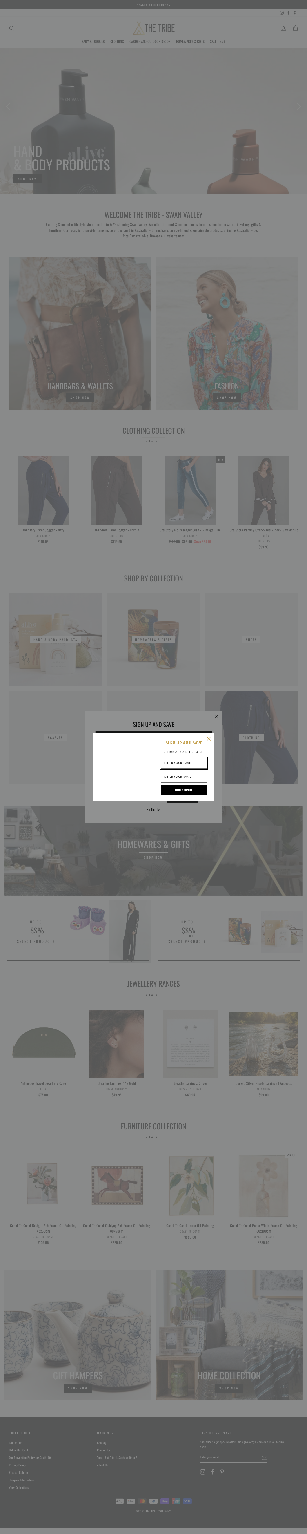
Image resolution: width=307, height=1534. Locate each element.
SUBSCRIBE (184, 790)
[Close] (208, 738)
